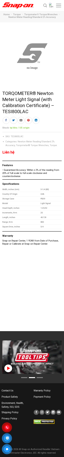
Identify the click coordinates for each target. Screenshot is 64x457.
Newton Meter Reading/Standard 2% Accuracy (32, 17)
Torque (17, 14)
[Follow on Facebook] (36, 412)
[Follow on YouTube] (58, 412)
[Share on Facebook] (6, 120)
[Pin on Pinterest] (28, 120)
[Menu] (58, 5)
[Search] (45, 5)
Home (6, 14)
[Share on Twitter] (13, 120)
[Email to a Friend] (21, 120)
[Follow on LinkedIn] (53, 412)
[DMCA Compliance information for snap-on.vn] (44, 421)
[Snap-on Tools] (17, 5)
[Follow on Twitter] (47, 412)
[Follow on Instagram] (42, 412)
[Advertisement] (32, 290)
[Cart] (51, 5)
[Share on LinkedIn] (35, 120)
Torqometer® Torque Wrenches (41, 14)
